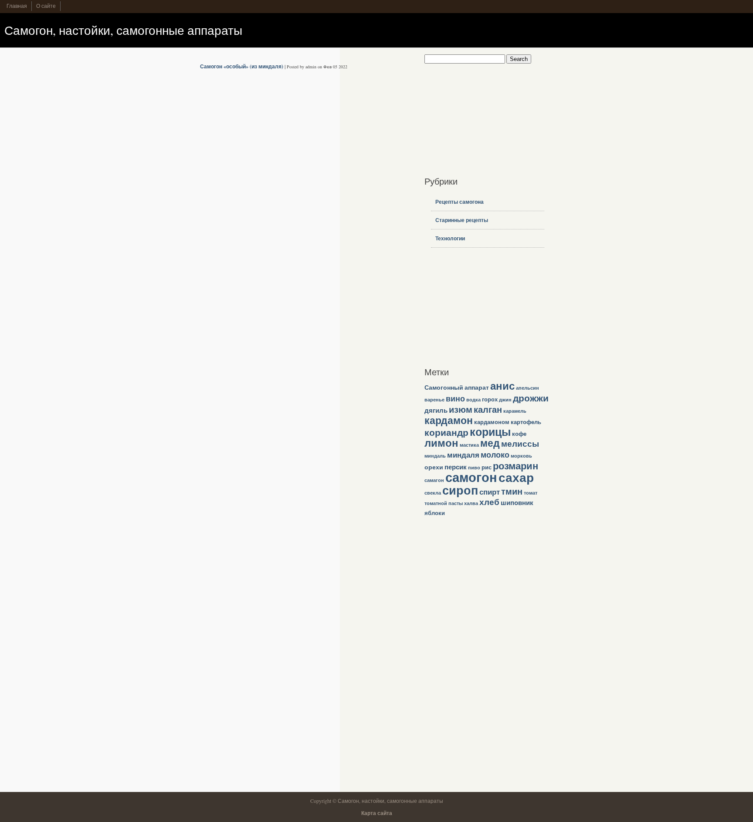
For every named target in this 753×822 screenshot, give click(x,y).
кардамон (448, 420)
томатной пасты (443, 503)
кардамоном (491, 422)
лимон (441, 442)
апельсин (527, 387)
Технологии (450, 238)
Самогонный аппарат (456, 387)
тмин (511, 491)
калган (488, 409)
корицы (490, 432)
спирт (489, 491)
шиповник (517, 502)
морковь (521, 455)
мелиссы (520, 443)
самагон (434, 480)
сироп (460, 490)
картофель (526, 422)
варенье (434, 399)
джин (505, 399)
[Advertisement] (478, 118)
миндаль (435, 455)
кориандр (446, 432)
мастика (469, 444)
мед (490, 443)
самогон (471, 477)
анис (502, 385)
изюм (460, 409)
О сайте (46, 5)
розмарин (515, 465)
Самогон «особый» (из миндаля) (241, 66)
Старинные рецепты (461, 220)
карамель (514, 411)
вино (455, 398)
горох (490, 399)
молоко (495, 454)
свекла (432, 492)
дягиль (436, 410)
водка (473, 399)
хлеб (489, 502)
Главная (17, 5)
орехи (433, 467)
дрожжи (531, 397)
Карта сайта (376, 813)
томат (530, 492)
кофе (519, 434)
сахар (516, 477)
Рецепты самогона (459, 202)
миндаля (463, 454)
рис (487, 467)
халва (471, 503)
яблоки (434, 513)
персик (455, 467)
